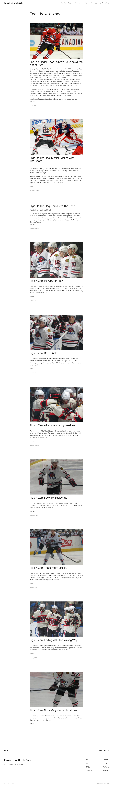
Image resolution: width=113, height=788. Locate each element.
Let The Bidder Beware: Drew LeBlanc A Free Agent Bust (56, 63)
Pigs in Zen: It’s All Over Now (46, 280)
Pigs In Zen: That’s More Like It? (48, 567)
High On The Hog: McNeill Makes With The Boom (52, 159)
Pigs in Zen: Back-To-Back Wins (48, 497)
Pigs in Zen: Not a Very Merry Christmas (53, 710)
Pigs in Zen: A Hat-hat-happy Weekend (53, 425)
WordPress (106, 783)
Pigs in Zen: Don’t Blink (43, 353)
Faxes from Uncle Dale (13, 3)
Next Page (104, 750)
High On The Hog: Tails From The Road (52, 205)
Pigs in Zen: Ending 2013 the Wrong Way (54, 640)
